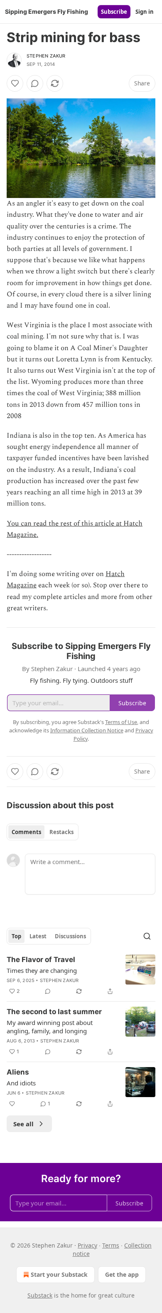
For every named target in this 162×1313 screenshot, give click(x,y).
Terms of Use (121, 722)
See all (23, 1124)
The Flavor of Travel (41, 959)
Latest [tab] (38, 936)
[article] (81, 975)
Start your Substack (59, 1274)
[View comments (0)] (35, 83)
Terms (110, 1245)
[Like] (15, 83)
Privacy (87, 1245)
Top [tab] (16, 936)
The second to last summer (54, 1011)
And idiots (21, 1083)
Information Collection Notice (86, 730)
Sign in (144, 11)
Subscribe (114, 11)
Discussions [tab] (70, 936)
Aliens (18, 1072)
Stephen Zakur (46, 56)
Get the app (122, 1274)
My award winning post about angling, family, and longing (50, 1026)
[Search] (147, 936)
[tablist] (43, 832)
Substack (39, 1295)
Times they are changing (42, 970)
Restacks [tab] (61, 832)
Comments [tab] (26, 832)
